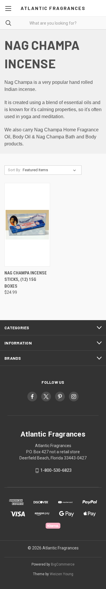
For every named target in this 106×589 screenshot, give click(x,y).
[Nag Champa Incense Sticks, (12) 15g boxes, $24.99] (27, 224)
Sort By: (14, 170)
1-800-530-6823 (56, 470)
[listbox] (50, 170)
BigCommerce (62, 564)
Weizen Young (61, 574)
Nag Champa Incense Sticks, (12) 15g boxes (25, 279)
